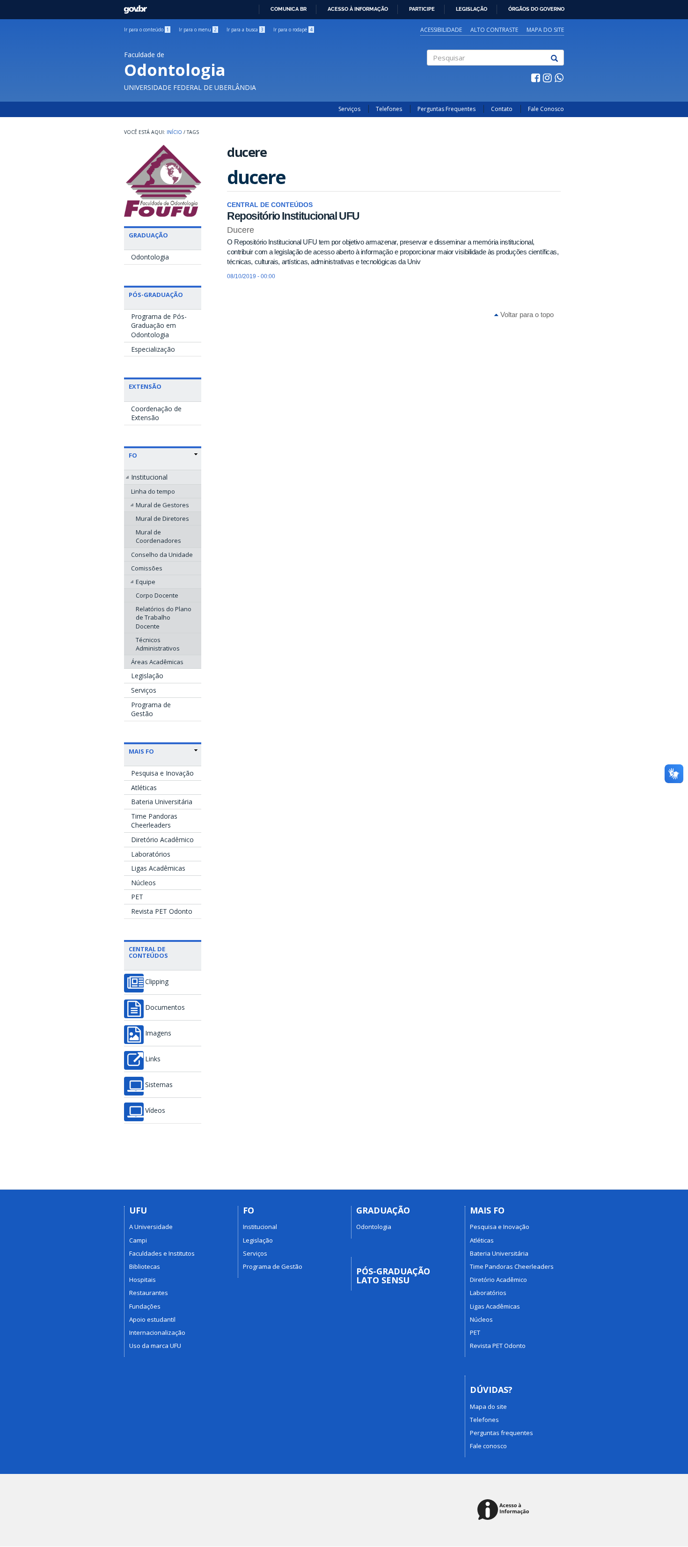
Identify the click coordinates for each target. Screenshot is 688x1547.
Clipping (156, 981)
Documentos (165, 1007)
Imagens (158, 1033)
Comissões (146, 568)
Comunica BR (289, 9)
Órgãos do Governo (536, 9)
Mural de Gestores (162, 505)
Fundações (145, 1306)
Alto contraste (494, 30)
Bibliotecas (144, 1266)
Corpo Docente (157, 595)
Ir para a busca (245, 29)
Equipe (145, 581)
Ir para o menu (198, 29)
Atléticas (144, 787)
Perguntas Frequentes (446, 109)
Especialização (153, 349)
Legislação (471, 9)
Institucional (149, 477)
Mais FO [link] (141, 751)
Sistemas (159, 1084)
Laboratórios (150, 854)
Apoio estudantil (152, 1319)
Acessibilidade (441, 30)
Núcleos (143, 882)
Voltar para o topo (526, 314)
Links (153, 1059)
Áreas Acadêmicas (157, 662)
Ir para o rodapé (293, 29)
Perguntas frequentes (501, 1433)
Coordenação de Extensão (156, 413)
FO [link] (133, 455)
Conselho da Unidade (162, 554)
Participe (422, 9)
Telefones (389, 109)
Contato (501, 109)
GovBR (132, 6)
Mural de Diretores (162, 518)
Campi (138, 1240)
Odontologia (150, 256)
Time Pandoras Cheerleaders (154, 821)
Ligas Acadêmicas (158, 868)
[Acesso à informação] (504, 1510)
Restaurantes (148, 1292)
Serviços (349, 109)
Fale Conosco (546, 109)
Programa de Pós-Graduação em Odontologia (159, 325)
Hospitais (142, 1279)
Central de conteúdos (148, 952)
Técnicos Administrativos (158, 644)
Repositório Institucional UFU (293, 216)
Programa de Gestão (151, 709)
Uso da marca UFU (155, 1345)
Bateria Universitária (161, 801)
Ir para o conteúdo (146, 29)
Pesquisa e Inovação (162, 773)
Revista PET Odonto (161, 911)
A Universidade (151, 1226)
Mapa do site (545, 30)
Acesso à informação (358, 9)
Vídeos (155, 1110)
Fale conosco (488, 1446)
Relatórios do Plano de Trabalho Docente (163, 617)
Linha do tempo (153, 491)
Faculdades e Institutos (162, 1253)
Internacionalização (157, 1332)
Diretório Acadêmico (162, 839)
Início (174, 132)
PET (137, 896)
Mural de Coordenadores (158, 536)
